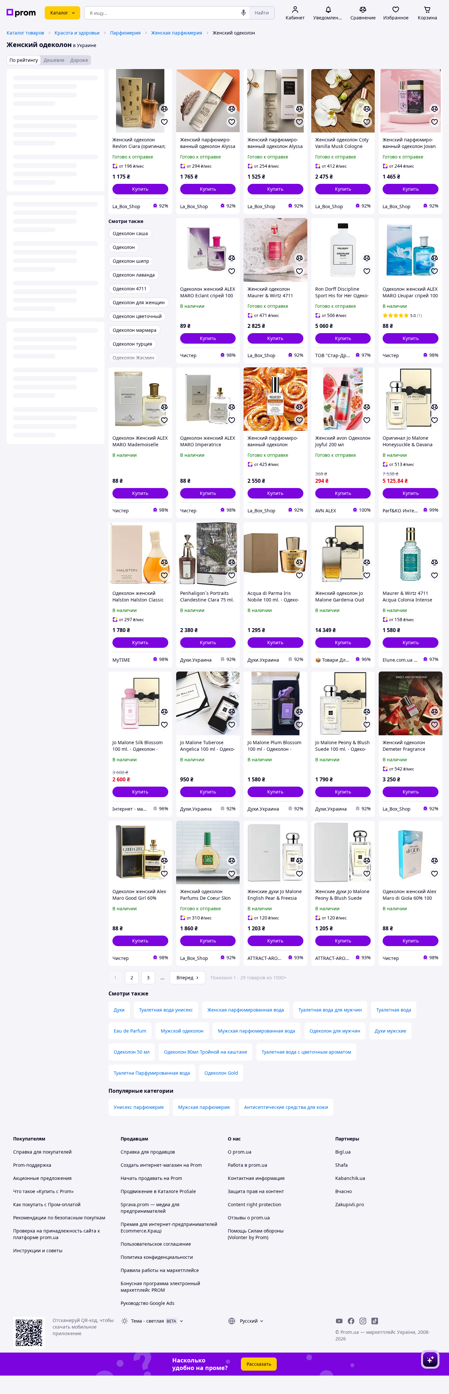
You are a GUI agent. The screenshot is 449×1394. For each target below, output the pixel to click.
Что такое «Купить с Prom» (43, 1191)
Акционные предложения (42, 1178)
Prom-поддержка (32, 1165)
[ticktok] (375, 1321)
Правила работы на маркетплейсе (160, 1270)
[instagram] (363, 1321)
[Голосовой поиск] (243, 13)
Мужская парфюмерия (204, 1107)
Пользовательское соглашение (156, 1244)
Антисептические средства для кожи (286, 1107)
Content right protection (254, 1204)
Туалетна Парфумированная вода (152, 1073)
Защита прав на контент (256, 1191)
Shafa (341, 1165)
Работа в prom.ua (247, 1165)
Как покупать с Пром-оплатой (47, 1204)
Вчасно (343, 1191)
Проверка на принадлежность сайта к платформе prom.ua (56, 1234)
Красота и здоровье (77, 33)
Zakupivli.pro (349, 1204)
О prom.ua (239, 1152)
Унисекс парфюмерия (139, 1107)
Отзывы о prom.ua (249, 1217)
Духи (119, 1010)
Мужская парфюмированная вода (256, 1031)
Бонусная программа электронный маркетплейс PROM (160, 1286)
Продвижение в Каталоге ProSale (158, 1191)
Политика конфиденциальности (157, 1257)
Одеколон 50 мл (132, 1052)
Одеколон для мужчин (335, 1031)
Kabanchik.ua (350, 1178)
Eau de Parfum (130, 1031)
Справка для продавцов (148, 1152)
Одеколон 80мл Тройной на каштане (205, 1052)
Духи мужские (390, 1031)
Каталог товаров (25, 33)
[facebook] (351, 1321)
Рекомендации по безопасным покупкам (59, 1217)
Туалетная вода (393, 1010)
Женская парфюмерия (176, 33)
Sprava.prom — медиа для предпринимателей (150, 1207)
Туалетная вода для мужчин (330, 1010)
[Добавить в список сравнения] (164, 109)
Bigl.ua (343, 1152)
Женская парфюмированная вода (245, 1010)
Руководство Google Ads (148, 1303)
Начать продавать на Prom (151, 1178)
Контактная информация (256, 1178)
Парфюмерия (125, 33)
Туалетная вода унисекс (166, 1010)
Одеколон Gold (221, 1073)
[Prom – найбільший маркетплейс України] (21, 13)
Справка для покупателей (42, 1152)
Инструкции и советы (37, 1250)
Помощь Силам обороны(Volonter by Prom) (256, 1234)
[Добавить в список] (164, 122)
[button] (140, 189)
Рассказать (259, 1364)
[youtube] (339, 1321)
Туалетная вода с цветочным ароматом (306, 1052)
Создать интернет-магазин (151, 1165)
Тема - (147, 1321)
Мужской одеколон (182, 1031)
